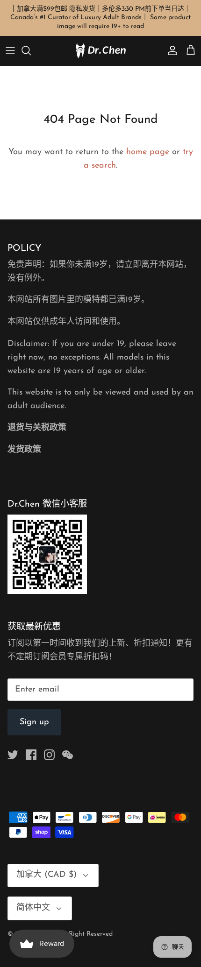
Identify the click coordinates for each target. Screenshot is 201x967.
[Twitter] (12, 754)
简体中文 (33, 908)
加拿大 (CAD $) (46, 875)
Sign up (34, 722)
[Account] (170, 50)
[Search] (31, 50)
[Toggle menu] (10, 50)
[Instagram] (49, 754)
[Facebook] (31, 754)
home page (147, 152)
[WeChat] (67, 754)
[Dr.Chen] (100, 51)
